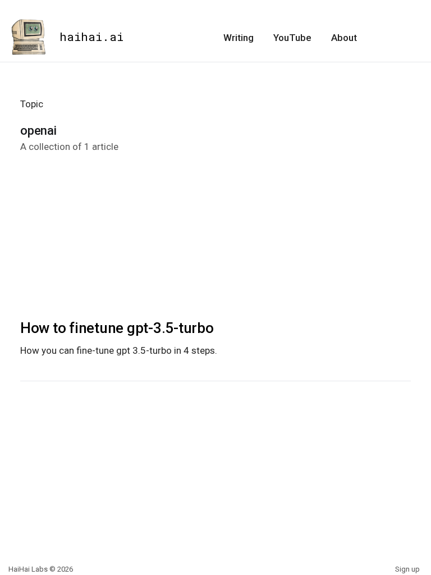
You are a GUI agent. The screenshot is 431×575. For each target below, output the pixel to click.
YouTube (292, 37)
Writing (238, 37)
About (344, 37)
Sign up (407, 569)
